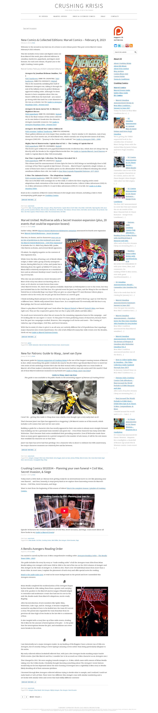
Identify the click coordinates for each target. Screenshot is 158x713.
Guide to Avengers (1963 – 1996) (88, 139)
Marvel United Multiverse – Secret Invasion (42, 233)
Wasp (45, 460)
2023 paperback (32, 146)
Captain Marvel (66, 208)
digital (53, 81)
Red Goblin (84, 210)
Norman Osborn (76, 210)
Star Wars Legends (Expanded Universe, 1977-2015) (79, 171)
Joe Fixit (27, 210)
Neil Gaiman (60, 210)
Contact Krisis (119, 76)
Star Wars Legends (30, 211)
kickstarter (36, 345)
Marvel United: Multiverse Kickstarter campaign (57, 231)
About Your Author (121, 69)
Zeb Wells (63, 211)
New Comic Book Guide (94, 458)
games (29, 343)
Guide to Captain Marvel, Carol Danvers (89, 151)
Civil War (38, 540)
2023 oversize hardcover (35, 178)
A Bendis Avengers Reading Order (42, 549)
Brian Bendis (49, 458)
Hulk (101, 208)
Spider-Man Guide (121, 93)
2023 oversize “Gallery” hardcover (39, 131)
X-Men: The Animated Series (52, 211)
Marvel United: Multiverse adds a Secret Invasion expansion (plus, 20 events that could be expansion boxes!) (64, 222)
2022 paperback (32, 114)
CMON (30, 345)
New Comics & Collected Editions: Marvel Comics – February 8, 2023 (63, 40)
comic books (31, 206)
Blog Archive (119, 71)
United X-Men (90, 308)
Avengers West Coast (39, 458)
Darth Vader (74, 208)
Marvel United (70, 308)
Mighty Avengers (54, 690)
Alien (30, 208)
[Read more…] (28, 200)
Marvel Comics (45, 210)
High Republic (96, 208)
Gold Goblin (88, 208)
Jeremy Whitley (75, 458)
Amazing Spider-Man (37, 208)
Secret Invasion (92, 210)
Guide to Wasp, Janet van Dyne (78, 371)
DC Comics (118, 95)
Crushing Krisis (79, 5)
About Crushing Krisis (122, 63)
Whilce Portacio (39, 211)
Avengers (46, 208)
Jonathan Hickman (35, 210)
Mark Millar (55, 540)
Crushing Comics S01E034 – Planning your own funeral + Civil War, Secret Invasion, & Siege (62, 470)
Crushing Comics (51, 195)
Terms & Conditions (121, 79)
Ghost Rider (81, 208)
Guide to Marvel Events (45, 532)
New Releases (67, 210)
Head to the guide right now (32, 575)
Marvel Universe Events (54, 345)
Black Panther (58, 208)
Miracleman (53, 210)
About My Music (120, 66)
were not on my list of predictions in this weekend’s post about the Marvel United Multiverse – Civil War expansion (41, 240)
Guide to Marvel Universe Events (45, 332)
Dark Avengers (46, 690)
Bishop (51, 208)
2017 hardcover (32, 79)
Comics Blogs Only (121, 74)
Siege (77, 540)
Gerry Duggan (57, 458)
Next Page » (36, 697)
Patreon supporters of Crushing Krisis (52, 360)
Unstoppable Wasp (38, 460)
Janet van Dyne (66, 458)
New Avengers (62, 540)
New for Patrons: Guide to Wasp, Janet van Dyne (51, 353)
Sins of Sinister (101, 210)
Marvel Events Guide (122, 90)
